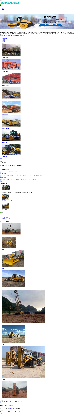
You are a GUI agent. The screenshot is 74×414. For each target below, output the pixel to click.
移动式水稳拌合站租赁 (5, 71)
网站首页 (3, 8)
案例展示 (13, 401)
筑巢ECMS (20, 411)
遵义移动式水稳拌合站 (5, 85)
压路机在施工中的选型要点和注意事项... (7, 200)
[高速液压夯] (14, 397)
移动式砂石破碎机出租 (5, 128)
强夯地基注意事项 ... (4, 218)
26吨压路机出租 (4, 156)
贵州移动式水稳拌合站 (5, 57)
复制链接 (10, 408)
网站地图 (19, 401)
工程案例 (3, 249)
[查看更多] (22, 35)
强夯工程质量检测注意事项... (6, 217)
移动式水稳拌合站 (4, 39)
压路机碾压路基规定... (5, 209)
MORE (1, 158)
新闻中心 (10, 401)
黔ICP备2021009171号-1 (3, 411)
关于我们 (3, 9)
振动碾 (3, 43)
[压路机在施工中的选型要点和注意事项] (5, 199)
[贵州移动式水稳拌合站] (11, 55)
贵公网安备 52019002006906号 (11, 411)
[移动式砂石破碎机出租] (11, 126)
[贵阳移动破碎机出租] (11, 112)
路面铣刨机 (3, 41)
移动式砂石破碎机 (4, 38)
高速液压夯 (3, 379)
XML (21, 401)
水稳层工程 (3, 40)
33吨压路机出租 (4, 142)
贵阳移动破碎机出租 (5, 114)
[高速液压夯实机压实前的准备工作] (6, 190)
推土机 (3, 42)
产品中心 (7, 401)
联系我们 (16, 401)
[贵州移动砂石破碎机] (11, 98)
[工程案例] (11, 234)
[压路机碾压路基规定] (5, 208)
